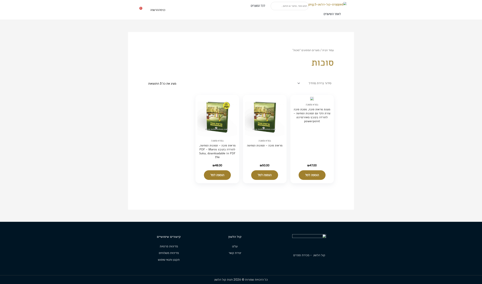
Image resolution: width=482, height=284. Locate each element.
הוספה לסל (312, 175)
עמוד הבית (328, 50)
